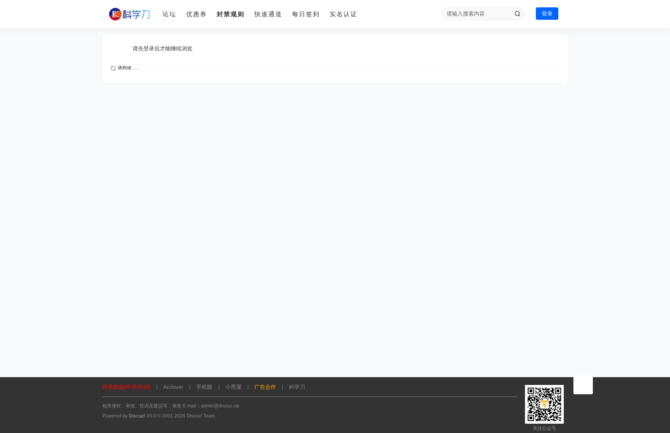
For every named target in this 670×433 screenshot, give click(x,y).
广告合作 (265, 387)
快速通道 (268, 14)
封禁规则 (231, 14)
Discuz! (137, 416)
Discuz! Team (200, 416)
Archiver (173, 387)
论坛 (169, 14)
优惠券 (196, 14)
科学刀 (297, 387)
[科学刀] (129, 14)
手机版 (204, 387)
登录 (547, 13)
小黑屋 (233, 387)
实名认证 (343, 14)
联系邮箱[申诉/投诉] (126, 387)
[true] (517, 13)
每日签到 (306, 14)
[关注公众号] (583, 384)
